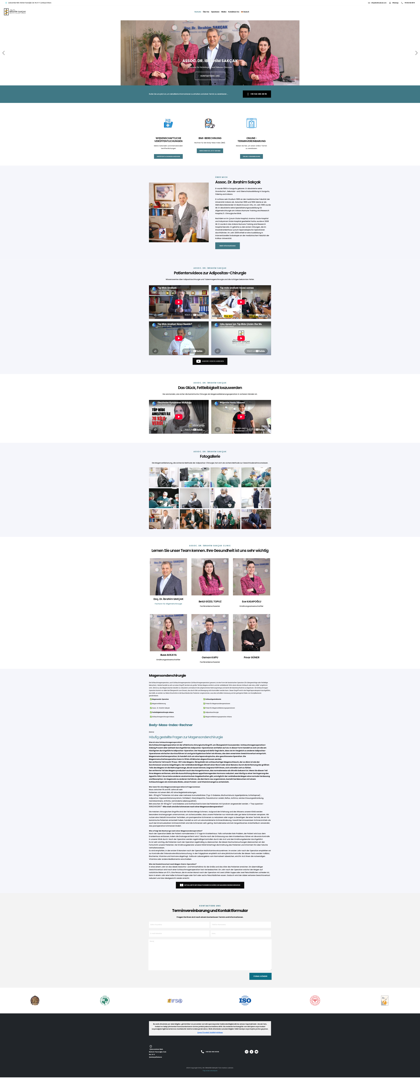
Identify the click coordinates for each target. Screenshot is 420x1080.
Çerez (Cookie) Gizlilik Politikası (210, 1032)
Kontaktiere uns (233, 12)
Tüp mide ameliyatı (210, 1071)
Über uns (206, 12)
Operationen (215, 12)
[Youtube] (256, 1052)
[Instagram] (246, 1052)
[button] (3, 53)
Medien (223, 12)
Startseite (197, 12)
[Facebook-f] (251, 1052)
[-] (15, 11)
